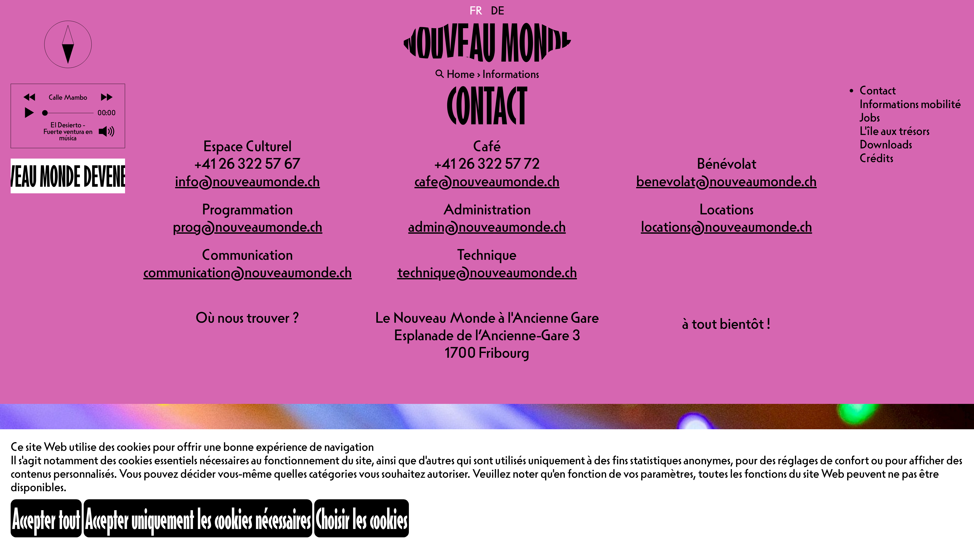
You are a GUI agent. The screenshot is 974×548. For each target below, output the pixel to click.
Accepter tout (46, 518)
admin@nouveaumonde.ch (487, 226)
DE (497, 10)
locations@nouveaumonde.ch (726, 226)
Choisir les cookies (361, 518)
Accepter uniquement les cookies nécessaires (198, 518)
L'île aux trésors (895, 130)
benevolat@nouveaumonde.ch (726, 181)
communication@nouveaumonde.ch (247, 272)
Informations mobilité (910, 103)
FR (476, 10)
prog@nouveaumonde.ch (247, 226)
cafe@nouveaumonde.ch (487, 181)
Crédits (876, 157)
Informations (510, 74)
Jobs (870, 117)
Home (461, 74)
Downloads (886, 144)
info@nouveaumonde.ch (247, 181)
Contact (878, 90)
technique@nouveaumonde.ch (487, 272)
